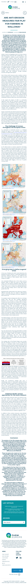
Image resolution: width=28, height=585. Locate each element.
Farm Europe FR (6, 565)
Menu (7, 12)
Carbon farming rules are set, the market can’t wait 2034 (14, 509)
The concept (5, 554)
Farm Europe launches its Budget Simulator (14, 507)
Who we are (5, 556)
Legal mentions (10, 582)
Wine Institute (5, 561)
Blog (3, 563)
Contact (12, 1)
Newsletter (4, 1)
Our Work (5, 557)
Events (4, 559)
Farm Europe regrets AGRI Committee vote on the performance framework (14, 512)
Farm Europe (22, 32)
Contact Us (16, 570)
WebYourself (23, 582)
